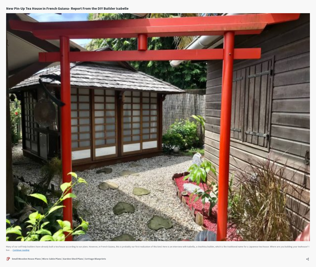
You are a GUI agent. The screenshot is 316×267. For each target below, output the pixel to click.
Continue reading (21, 250)
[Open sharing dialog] (307, 258)
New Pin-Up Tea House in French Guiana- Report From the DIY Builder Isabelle (67, 8)
